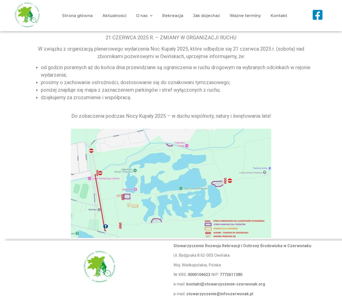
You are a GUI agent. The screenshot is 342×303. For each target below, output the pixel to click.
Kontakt (279, 15)
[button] (144, 16)
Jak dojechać (206, 15)
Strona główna (77, 15)
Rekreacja (172, 15)
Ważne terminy (245, 15)
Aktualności (114, 15)
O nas (142, 15)
